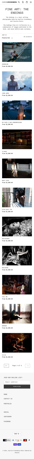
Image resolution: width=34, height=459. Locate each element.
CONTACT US (8, 399)
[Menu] (31, 2)
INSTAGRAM (7, 417)
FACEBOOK (7, 421)
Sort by (4, 35)
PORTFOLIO (7, 404)
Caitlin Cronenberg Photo (16, 450)
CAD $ (16, 434)
